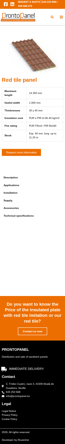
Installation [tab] (11, 192)
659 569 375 (25, 6)
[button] (52, 17)
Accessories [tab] (11, 208)
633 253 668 (49, 2)
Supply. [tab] (8, 200)
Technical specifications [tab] (19, 215)
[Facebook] (6, 4)
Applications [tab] (11, 185)
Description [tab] (11, 177)
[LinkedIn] (12, 4)
